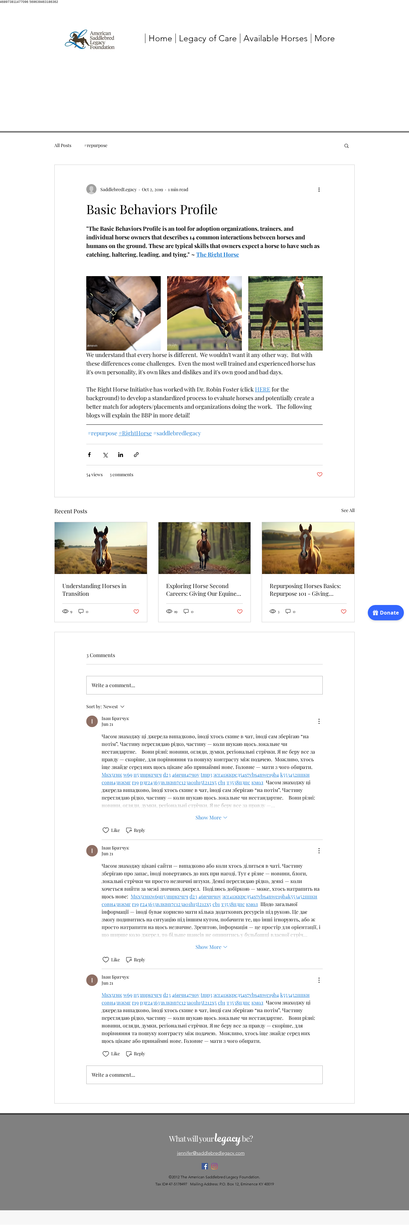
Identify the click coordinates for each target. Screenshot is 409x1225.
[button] (346, 145)
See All (348, 510)
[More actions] (319, 189)
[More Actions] (319, 721)
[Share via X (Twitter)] (105, 455)
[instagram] (214, 1166)
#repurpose (95, 145)
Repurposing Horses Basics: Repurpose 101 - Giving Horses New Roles (305, 589)
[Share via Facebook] (89, 455)
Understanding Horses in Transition (94, 589)
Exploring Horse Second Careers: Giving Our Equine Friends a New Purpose (201, 589)
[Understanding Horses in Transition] (101, 548)
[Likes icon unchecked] (106, 830)
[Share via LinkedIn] (121, 455)
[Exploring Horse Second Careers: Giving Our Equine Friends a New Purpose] (204, 548)
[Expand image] (123, 313)
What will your (192, 1138)
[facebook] (205, 1166)
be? (246, 1138)
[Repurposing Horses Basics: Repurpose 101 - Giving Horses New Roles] (308, 548)
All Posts (62, 145)
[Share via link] (136, 455)
